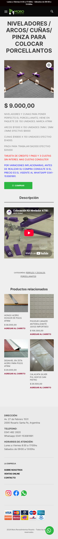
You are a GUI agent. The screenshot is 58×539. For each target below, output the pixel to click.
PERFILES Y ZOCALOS (35, 272)
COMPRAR (19, 185)
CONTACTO (10, 477)
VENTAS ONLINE (12, 473)
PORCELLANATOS (28, 276)
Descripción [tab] (29, 198)
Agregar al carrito (14, 328)
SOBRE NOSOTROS (13, 470)
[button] (49, 65)
